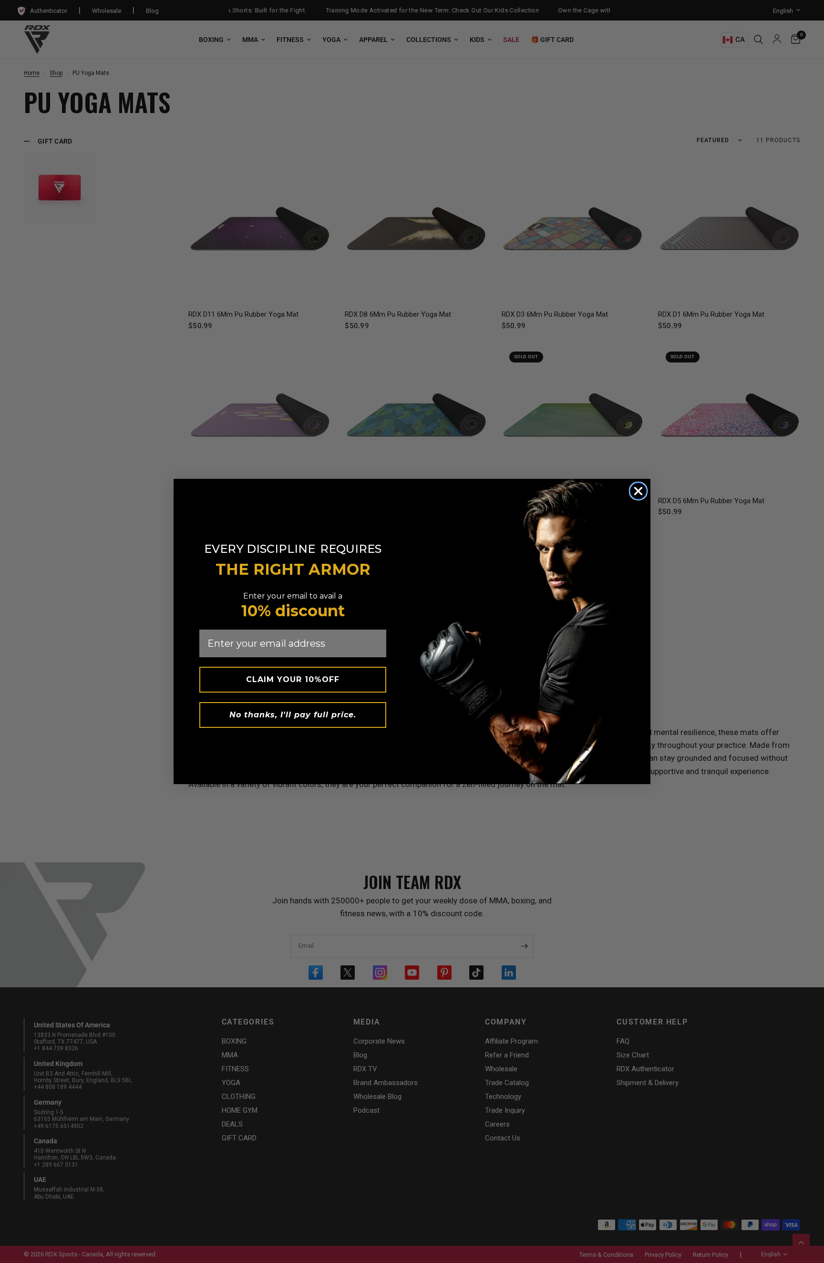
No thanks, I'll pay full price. (292, 714)
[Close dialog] (638, 491)
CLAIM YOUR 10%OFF (293, 679)
